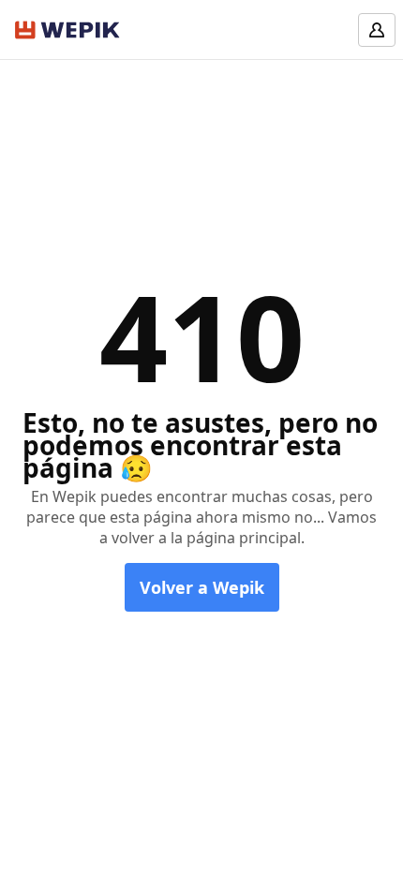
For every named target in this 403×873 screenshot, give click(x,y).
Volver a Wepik (202, 587)
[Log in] (377, 30)
